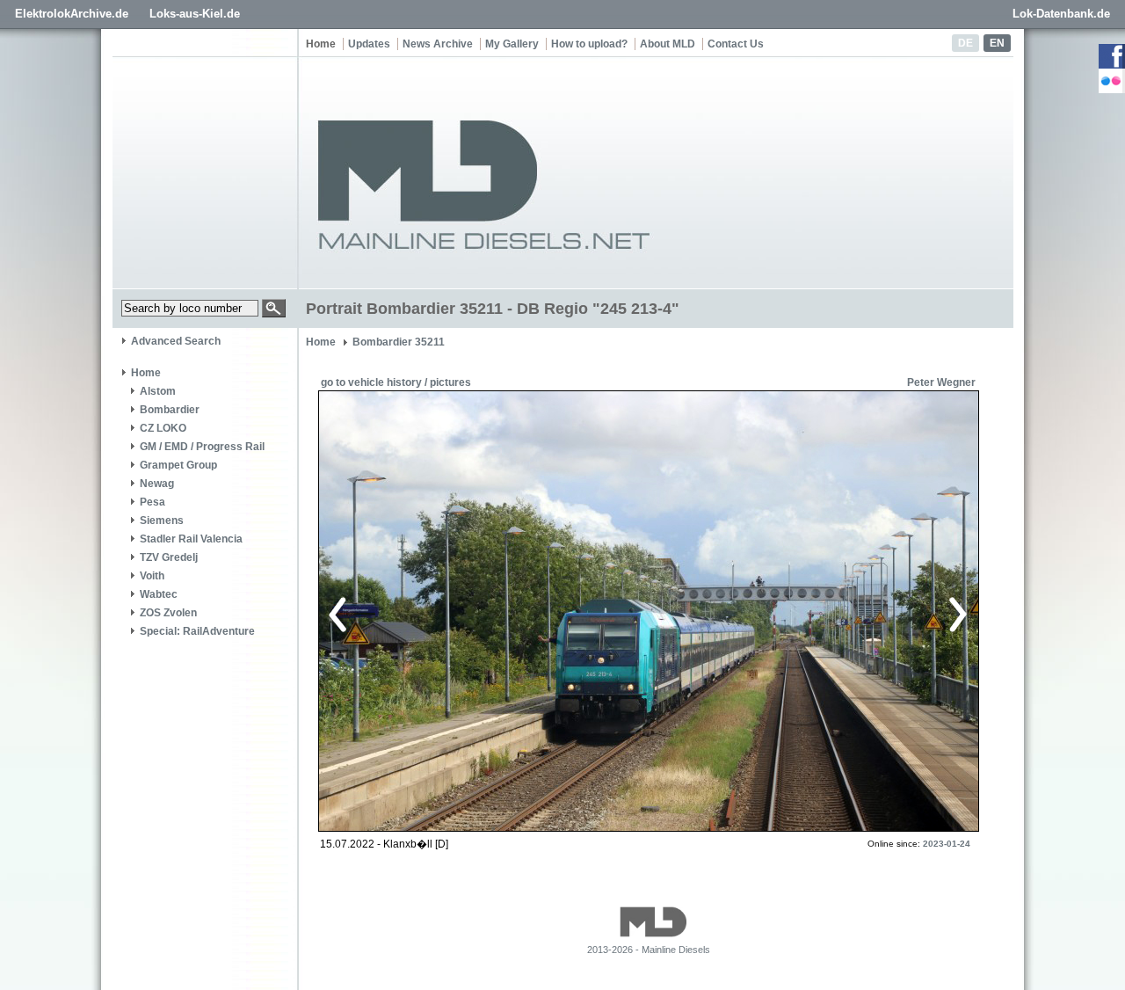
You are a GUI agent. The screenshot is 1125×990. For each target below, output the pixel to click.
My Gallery (512, 44)
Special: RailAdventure (197, 631)
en (997, 43)
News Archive (438, 44)
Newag (157, 483)
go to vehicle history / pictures (396, 382)
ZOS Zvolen (168, 613)
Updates (369, 44)
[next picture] (804, 612)
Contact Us (736, 44)
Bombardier (170, 410)
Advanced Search (176, 341)
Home (321, 44)
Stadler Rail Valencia (191, 539)
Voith (152, 576)
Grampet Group (178, 465)
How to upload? (589, 44)
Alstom (158, 391)
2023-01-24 (946, 843)
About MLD (667, 44)
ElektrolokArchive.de (71, 13)
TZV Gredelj (169, 557)
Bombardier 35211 (398, 342)
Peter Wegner (941, 382)
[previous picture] (487, 612)
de (965, 43)
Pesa (152, 502)
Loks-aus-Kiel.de (194, 13)
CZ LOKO (163, 428)
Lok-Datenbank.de (1061, 13)
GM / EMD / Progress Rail (202, 446)
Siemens (162, 520)
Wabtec (159, 594)
